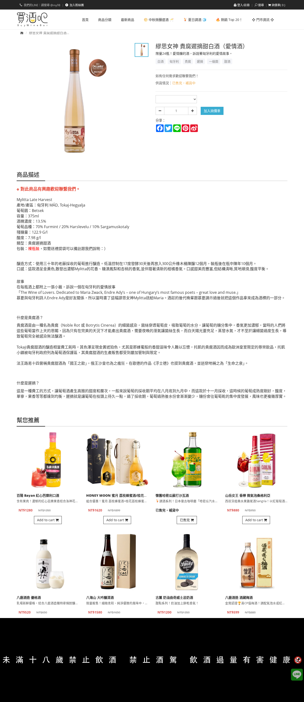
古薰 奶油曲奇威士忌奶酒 (174, 597)
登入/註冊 (243, 5)
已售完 (185, 520)
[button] (276, 5)
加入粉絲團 (76, 5)
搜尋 (261, 5)
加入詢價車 (212, 110)
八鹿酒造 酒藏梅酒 (239, 597)
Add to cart (46, 520)
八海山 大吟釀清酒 (100, 597)
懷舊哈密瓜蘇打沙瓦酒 (172, 495)
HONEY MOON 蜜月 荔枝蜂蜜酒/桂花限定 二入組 (124, 495)
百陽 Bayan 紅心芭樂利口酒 (38, 495)
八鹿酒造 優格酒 (29, 597)
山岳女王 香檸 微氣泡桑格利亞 (247, 495)
